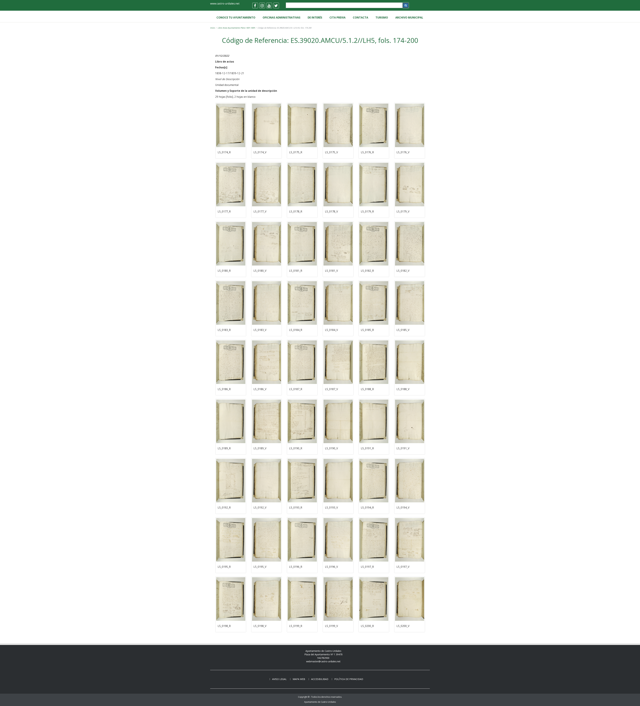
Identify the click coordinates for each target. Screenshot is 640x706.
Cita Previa (338, 17)
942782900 (323, 657)
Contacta (360, 17)
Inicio (212, 28)
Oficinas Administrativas (281, 17)
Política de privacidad (348, 679)
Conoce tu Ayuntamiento (235, 17)
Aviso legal (279, 679)
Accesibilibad (319, 679)
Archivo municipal (409, 17)
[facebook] (255, 5)
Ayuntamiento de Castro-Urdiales (320, 701)
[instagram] (262, 5)
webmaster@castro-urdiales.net (323, 661)
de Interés (315, 17)
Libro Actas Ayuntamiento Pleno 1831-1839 (236, 28)
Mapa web (299, 679)
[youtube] (269, 5)
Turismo (382, 17)
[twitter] (276, 5)
